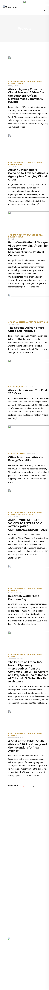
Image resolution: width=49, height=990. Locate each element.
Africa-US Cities (16, 322)
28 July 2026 (13, 166)
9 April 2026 (13, 516)
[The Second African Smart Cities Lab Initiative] (28, 306)
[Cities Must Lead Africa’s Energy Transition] (28, 438)
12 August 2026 (14, 86)
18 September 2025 (15, 738)
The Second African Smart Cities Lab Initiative (26, 329)
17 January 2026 (14, 592)
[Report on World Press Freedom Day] (28, 575)
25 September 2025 (15, 659)
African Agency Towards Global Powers (26, 83)
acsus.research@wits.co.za (20, 970)
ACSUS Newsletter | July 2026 (22, 856)
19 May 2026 (30, 454)
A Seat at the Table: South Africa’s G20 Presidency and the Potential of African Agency (27, 746)
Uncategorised (26, 515)
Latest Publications (37, 322)
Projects (12, 923)
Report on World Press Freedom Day (23, 597)
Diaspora (13, 387)
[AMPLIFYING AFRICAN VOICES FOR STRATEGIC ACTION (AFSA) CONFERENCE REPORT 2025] (28, 499)
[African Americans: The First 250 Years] (28, 371)
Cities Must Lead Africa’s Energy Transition (25, 459)
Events (27, 923)
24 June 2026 (30, 387)
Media (11, 928)
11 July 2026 (12, 239)
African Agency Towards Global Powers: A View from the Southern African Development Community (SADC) (27, 96)
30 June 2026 (13, 324)
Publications (30, 918)
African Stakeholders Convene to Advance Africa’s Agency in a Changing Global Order (28, 174)
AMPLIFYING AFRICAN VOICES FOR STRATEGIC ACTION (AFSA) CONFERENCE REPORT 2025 (27, 524)
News (20, 84)
